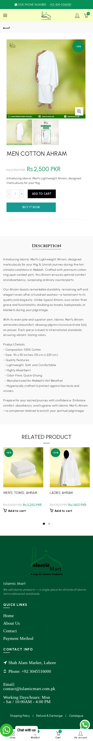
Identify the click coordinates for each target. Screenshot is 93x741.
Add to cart (41, 193)
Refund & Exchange (49, 716)
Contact (10, 630)
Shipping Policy (20, 716)
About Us (11, 623)
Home (8, 615)
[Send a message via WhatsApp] (85, 725)
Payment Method (18, 638)
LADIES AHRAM (61, 493)
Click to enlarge (79, 111)
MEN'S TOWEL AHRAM (20, 493)
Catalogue (76, 716)
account (77, 15)
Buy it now (31, 207)
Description (46, 246)
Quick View (39, 451)
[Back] (6, 27)
